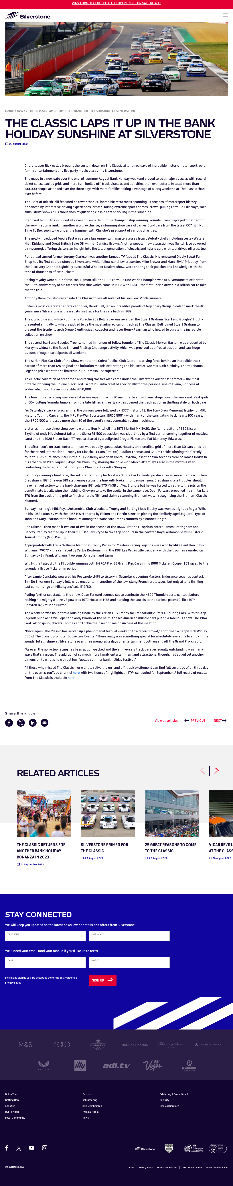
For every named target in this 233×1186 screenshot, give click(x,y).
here (76, 673)
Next (218, 721)
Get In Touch (12, 1094)
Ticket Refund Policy (191, 1167)
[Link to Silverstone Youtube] (31, 1148)
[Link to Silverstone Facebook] (8, 1148)
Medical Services (169, 1105)
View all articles (166, 721)
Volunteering (89, 1099)
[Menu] (224, 16)
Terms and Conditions (217, 1167)
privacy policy (13, 982)
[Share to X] (21, 723)
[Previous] (198, 769)
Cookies (131, 1167)
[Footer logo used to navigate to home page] (145, 1148)
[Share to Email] (44, 723)
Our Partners (12, 1111)
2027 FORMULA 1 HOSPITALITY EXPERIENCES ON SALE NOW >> (116, 3)
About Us (10, 1105)
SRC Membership (92, 1105)
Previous (198, 721)
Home (9, 111)
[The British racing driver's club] (169, 1148)
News (21, 111)
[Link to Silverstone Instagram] (43, 1148)
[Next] (212, 769)
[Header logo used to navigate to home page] (27, 15)
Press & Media (90, 1111)
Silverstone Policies (167, 1167)
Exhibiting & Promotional (174, 1094)
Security (164, 1099)
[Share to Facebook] (9, 723)
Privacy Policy (146, 1167)
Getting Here (12, 1099)
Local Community (15, 1117)
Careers (87, 1094)
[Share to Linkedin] (33, 723)
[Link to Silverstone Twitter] (18, 1148)
